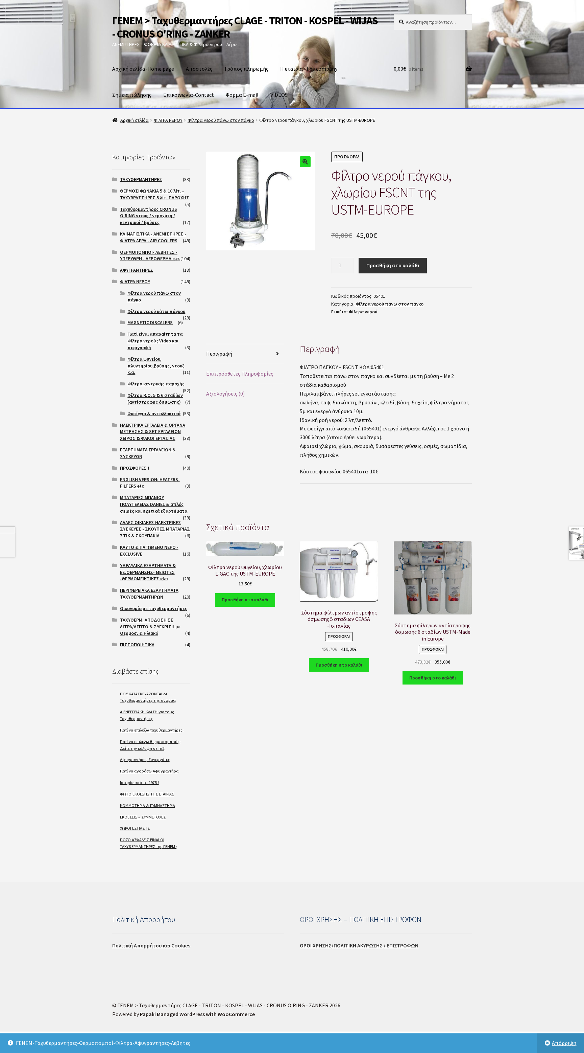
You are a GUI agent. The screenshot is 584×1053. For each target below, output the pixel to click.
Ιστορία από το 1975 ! (139, 782)
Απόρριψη (564, 1042)
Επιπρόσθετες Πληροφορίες (239, 373)
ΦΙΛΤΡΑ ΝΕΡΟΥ (168, 120)
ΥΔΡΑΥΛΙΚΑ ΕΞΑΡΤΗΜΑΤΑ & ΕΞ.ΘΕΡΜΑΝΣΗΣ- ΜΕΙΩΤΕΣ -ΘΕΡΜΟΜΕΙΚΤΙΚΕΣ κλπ (148, 572)
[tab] (245, 354)
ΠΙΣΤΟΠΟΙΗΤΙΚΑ (137, 645)
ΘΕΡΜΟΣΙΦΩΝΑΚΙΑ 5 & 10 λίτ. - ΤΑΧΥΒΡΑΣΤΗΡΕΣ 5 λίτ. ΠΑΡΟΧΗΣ (154, 194)
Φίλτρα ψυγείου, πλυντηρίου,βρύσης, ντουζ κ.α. (156, 366)
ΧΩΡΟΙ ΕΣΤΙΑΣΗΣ (135, 828)
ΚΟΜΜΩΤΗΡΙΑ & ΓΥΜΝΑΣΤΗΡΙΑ (147, 805)
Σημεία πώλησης (131, 94)
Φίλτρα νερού (363, 312)
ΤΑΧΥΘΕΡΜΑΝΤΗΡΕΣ (141, 179)
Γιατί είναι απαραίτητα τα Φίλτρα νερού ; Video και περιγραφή (154, 341)
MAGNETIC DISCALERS (150, 322)
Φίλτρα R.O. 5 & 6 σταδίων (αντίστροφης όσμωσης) (155, 398)
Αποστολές (199, 68)
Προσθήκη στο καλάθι (392, 265)
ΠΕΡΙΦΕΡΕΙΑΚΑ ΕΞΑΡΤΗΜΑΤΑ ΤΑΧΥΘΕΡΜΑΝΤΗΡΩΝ (149, 593)
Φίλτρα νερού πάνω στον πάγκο (221, 120)
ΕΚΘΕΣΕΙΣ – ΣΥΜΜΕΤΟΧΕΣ (143, 817)
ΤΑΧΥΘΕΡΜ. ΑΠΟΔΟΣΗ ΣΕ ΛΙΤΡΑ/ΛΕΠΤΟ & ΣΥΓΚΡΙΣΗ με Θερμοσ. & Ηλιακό (150, 626)
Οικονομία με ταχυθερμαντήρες (153, 608)
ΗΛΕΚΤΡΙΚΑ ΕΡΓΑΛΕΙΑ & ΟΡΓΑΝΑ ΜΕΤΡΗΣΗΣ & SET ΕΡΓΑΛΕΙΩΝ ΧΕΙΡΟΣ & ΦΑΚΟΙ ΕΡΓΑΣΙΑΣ (152, 432)
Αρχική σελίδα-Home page (143, 68)
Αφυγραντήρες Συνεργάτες (145, 759)
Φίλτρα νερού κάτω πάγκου (156, 311)
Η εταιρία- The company (308, 68)
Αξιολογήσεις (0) (225, 393)
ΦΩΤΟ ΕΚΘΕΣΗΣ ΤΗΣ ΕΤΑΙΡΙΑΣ (147, 794)
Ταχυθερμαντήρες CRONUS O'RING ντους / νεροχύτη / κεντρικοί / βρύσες (148, 216)
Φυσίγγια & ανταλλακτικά (153, 413)
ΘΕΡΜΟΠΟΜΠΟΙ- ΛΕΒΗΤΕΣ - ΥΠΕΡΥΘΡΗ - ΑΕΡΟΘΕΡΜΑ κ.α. (150, 255)
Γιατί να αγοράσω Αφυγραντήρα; (149, 771)
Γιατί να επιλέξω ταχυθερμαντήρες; (152, 730)
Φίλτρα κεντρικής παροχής (156, 384)
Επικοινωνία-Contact (188, 94)
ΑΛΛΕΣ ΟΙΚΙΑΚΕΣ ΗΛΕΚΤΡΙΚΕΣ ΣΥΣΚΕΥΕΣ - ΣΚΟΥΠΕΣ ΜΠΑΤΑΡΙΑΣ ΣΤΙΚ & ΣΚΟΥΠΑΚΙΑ (155, 529)
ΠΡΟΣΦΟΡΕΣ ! (134, 468)
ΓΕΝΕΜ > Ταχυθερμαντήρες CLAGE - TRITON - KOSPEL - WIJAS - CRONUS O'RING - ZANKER (245, 27)
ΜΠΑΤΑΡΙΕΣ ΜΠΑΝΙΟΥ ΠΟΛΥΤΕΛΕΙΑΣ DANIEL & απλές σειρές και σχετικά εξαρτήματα (153, 504)
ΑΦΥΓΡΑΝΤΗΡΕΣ (136, 270)
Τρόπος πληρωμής (246, 68)
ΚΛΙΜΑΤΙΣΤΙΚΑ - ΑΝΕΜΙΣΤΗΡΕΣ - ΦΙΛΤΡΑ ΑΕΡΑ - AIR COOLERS (153, 237)
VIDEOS (279, 94)
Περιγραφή (219, 353)
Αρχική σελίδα (134, 120)
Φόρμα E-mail (242, 94)
